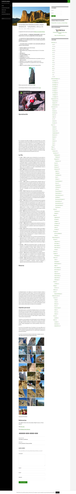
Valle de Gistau (57, 275)
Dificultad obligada (54, 78)
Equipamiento (53, 98)
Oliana (55, 227)
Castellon (55, 253)
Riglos (27, 24)
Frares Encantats (58, 181)
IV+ (53, 72)
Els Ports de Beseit (57, 233)
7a (52, 56)
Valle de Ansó (56, 273)
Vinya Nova (57, 207)
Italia (54, 319)
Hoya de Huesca (22, 433)
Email (20, 472)
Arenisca (53, 128)
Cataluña (54, 151)
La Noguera (56, 223)
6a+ (53, 46)
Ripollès (55, 213)
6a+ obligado (54, 82)
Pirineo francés (57, 307)
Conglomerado (23, 24)
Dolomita (54, 134)
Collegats (56, 221)
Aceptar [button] (57, 492)
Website (20, 477)
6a (52, 44)
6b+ (53, 50)
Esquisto (53, 136)
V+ (52, 76)
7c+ (53, 64)
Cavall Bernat (57, 175)
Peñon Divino (56, 247)
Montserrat (56, 169)
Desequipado (54, 100)
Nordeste (54, 110)
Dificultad (53, 42)
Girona (54, 209)
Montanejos (56, 255)
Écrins (55, 305)
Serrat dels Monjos (58, 205)
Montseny (56, 167)
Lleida (54, 215)
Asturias (54, 251)
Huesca (27, 433)
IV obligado (54, 90)
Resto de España (55, 237)
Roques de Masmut (57, 293)
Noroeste (54, 112)
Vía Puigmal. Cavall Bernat (23, 439)
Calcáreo (54, 130)
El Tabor (56, 179)
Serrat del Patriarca (58, 203)
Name (20, 467)
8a (52, 66)
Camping (57, 173)
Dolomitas (56, 323)
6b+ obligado (54, 86)
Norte (53, 114)
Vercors (55, 311)
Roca (52, 124)
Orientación (53, 106)
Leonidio (55, 317)
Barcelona (55, 153)
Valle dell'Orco (57, 325)
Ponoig (55, 249)
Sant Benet (57, 197)
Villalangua (56, 279)
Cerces (55, 301)
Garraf (55, 163)
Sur (35, 24)
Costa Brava (56, 211)
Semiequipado (31, 24)
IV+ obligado (54, 92)
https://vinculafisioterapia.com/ (60, 35)
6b (19, 24)
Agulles (56, 171)
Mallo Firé (32, 433)
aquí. (40, 87)
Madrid (54, 281)
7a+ (53, 58)
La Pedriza (56, 283)
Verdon (55, 313)
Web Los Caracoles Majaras (39, 31)
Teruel (54, 291)
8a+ (53, 68)
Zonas (52, 149)
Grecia (54, 315)
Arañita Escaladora (6, 1)
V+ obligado (41, 24)
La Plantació (57, 187)
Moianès (55, 165)
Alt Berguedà (56, 155)
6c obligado (54, 88)
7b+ (53, 62)
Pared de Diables (58, 191)
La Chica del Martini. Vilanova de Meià (25, 443)
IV (52, 70)
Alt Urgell (56, 219)
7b (52, 60)
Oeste (53, 116)
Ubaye (55, 309)
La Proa (56, 189)
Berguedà (56, 159)
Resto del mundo (55, 295)
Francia (54, 297)
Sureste (37, 24)
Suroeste (53, 122)
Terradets (56, 229)
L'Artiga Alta (57, 185)
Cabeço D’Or (56, 241)
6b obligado (54, 84)
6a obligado (54, 80)
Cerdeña (55, 321)
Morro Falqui (56, 245)
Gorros (56, 183)
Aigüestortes (56, 217)
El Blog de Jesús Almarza (25, 429)
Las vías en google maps (5, 7)
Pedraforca (57, 161)
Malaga (54, 285)
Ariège (55, 299)
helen (26, 28)
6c (52, 52)
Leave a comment (32, 28)
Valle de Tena (56, 277)
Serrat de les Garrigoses (59, 199)
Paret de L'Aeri (57, 193)
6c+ (53, 54)
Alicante (54, 239)
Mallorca (55, 289)
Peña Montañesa (57, 263)
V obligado (54, 94)
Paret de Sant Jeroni (58, 195)
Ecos (56, 177)
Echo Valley (56, 243)
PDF (34, 85)
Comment (21, 453)
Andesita (53, 126)
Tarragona (55, 231)
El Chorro (56, 287)
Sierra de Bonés (57, 267)
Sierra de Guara (57, 269)
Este (53, 108)
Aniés (55, 259)
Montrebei (56, 225)
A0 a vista (22, 426)
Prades (55, 235)
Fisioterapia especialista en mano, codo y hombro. (60, 33)
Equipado (54, 102)
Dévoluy (55, 303)
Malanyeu (57, 157)
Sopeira (55, 271)
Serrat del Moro (58, 201)
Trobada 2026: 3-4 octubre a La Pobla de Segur (59, 22)
